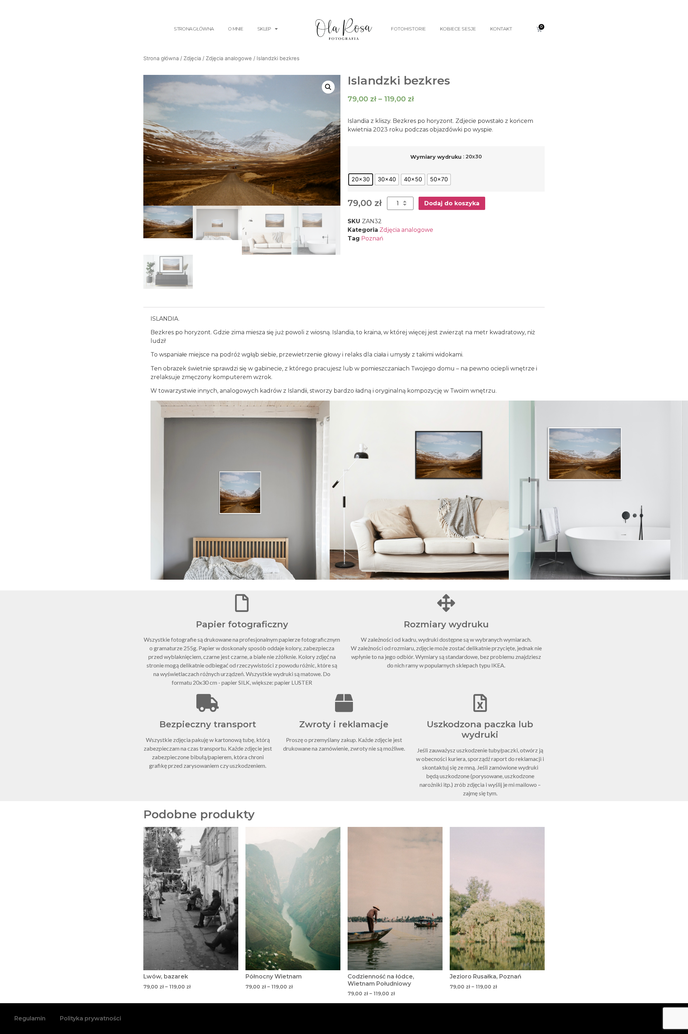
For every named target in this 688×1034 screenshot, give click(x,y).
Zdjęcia (192, 58)
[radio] (360, 179)
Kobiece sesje (458, 29)
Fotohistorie (408, 29)
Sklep (264, 29)
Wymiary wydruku (436, 156)
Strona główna (194, 29)
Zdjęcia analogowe (229, 58)
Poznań (372, 238)
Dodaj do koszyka (451, 203)
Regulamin (30, 1018)
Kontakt (501, 29)
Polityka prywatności (90, 1018)
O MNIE (235, 29)
